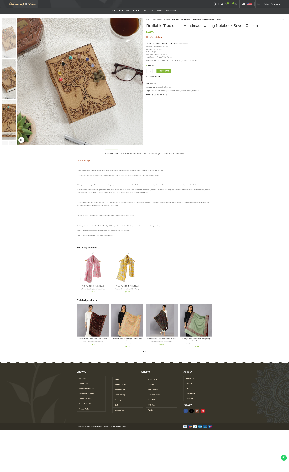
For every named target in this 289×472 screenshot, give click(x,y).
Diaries (178, 91)
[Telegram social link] (166, 94)
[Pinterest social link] (158, 94)
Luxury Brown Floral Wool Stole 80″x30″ (93, 338)
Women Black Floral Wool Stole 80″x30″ (161, 338)
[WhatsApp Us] (284, 458)
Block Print (171, 91)
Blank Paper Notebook (158, 91)
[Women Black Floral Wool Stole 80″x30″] (162, 320)
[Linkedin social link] (161, 94)
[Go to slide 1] (143, 351)
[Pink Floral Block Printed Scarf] (93, 268)
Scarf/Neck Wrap (99, 289)
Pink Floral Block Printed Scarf (93, 286)
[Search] (222, 4)
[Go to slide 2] (145, 351)
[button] (5, 143)
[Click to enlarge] (21, 140)
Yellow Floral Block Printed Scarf (127, 286)
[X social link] (155, 94)
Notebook (195, 91)
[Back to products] (283, 19)
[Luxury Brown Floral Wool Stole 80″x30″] (93, 320)
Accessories (157, 20)
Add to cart (164, 71)
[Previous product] (280, 19)
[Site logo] (23, 4)
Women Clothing (86, 289)
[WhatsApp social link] (163, 94)
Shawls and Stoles (89, 341)
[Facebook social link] (152, 94)
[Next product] (286, 19)
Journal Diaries (186, 91)
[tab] (111, 152)
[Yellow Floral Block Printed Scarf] (127, 268)
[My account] (216, 4)
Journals (167, 20)
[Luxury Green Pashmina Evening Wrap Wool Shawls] (196, 320)
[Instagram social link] (197, 411)
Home (148, 20)
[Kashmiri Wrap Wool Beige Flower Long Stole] (127, 320)
